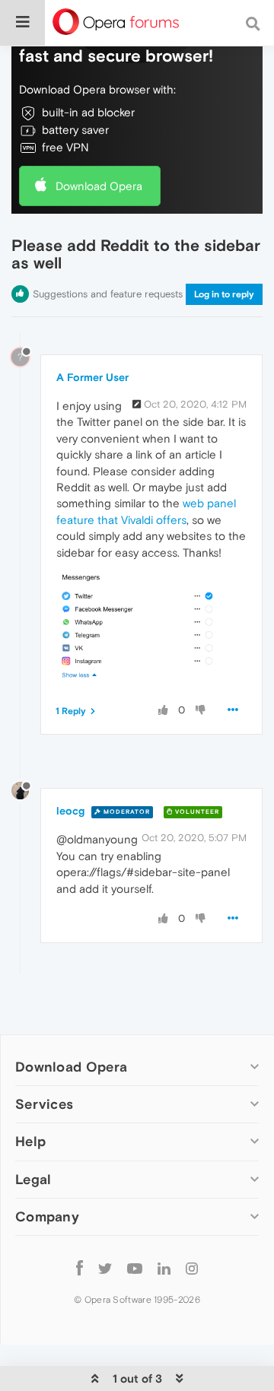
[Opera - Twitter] (105, 1268)
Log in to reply (224, 294)
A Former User (92, 377)
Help (30, 1141)
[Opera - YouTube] (134, 1268)
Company (47, 1216)
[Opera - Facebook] (79, 1268)
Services (44, 1104)
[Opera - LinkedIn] (164, 1268)
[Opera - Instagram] (192, 1268)
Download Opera (99, 185)
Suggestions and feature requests (108, 294)
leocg (70, 811)
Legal (33, 1179)
